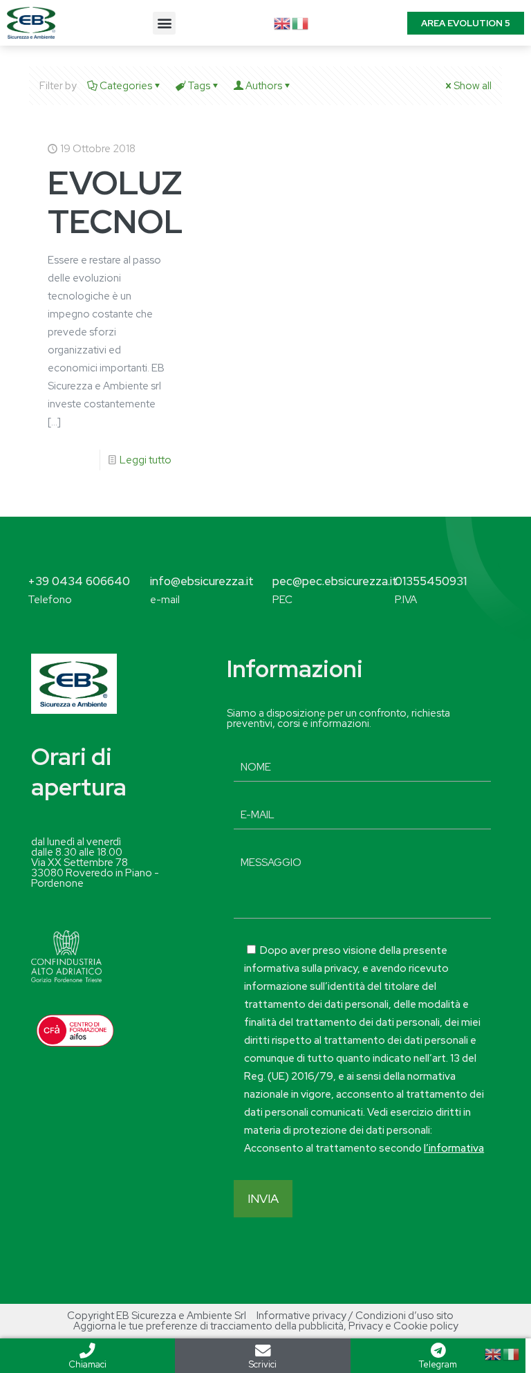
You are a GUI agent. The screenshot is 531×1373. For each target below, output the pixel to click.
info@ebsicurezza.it (202, 581)
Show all (473, 86)
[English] (283, 23)
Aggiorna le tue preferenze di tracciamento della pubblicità (208, 1326)
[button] (164, 23)
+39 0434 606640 (79, 581)
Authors (263, 86)
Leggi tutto (145, 460)
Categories (126, 86)
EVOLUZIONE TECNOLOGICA (169, 201)
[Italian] (301, 23)
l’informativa (454, 1148)
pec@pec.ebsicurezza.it (335, 581)
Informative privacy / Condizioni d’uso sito (355, 1316)
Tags (198, 86)
